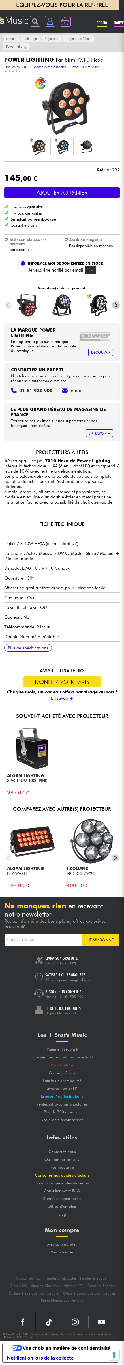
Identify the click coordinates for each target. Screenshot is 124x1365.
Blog (62, 1214)
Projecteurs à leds (78, 38)
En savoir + (62, 698)
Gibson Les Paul (29, 1278)
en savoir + (99, 433)
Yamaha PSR (74, 1286)
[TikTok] (49, 1322)
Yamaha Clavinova (45, 1286)
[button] (37, 146)
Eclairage (30, 38)
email (76, 390)
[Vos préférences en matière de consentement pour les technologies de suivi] (113, 1354)
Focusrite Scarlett (100, 1286)
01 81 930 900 (71, 996)
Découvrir (100, 352)
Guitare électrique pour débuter (34, 1293)
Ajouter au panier (62, 192)
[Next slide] (116, 305)
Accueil (11, 38)
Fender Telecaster (94, 1278)
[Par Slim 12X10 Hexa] (97, 305)
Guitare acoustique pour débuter (89, 1293)
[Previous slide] (8, 305)
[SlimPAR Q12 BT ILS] (27, 305)
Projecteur (51, 38)
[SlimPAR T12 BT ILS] (62, 305)
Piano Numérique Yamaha (62, 1300)
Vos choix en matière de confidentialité (66, 1348)
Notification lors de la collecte (40, 1358)
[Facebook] (23, 1322)
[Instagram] (75, 1322)
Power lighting (16, 46)
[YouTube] (101, 1322)
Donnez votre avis (62, 681)
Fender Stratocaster (60, 1278)
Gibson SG (18, 1286)
